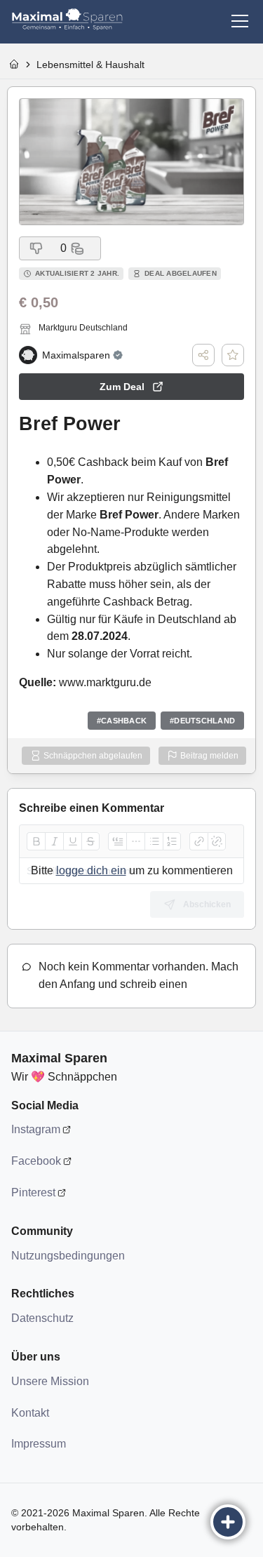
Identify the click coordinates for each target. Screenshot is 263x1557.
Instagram (35, 1129)
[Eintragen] (227, 1521)
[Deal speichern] (233, 355)
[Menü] (240, 21)
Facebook (36, 1161)
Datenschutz (42, 1318)
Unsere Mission (50, 1381)
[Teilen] (203, 355)
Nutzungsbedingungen (67, 1256)
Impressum (38, 1444)
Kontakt (30, 1413)
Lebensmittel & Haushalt (90, 64)
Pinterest (33, 1192)
